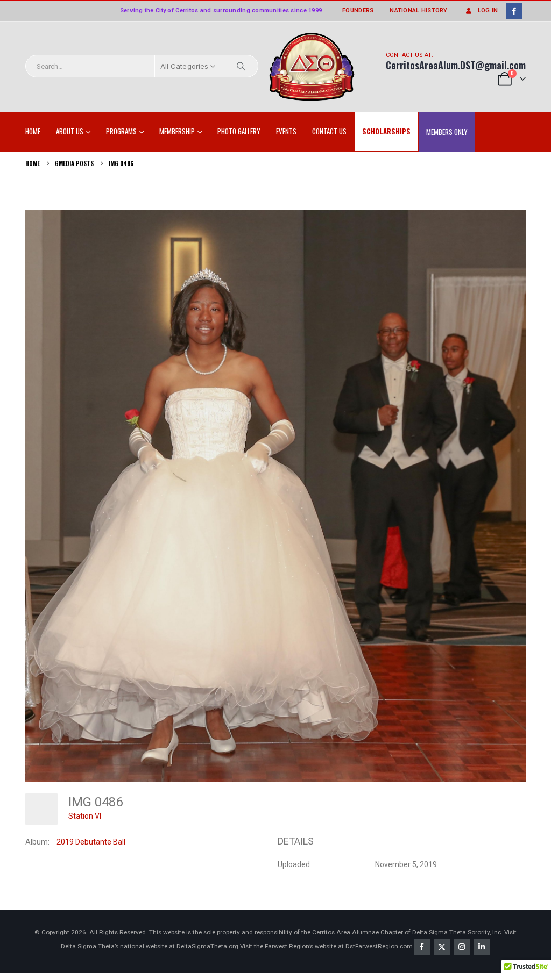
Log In (488, 10)
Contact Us (329, 131)
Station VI (84, 816)
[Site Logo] (312, 67)
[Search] (241, 66)
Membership (177, 131)
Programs (121, 131)
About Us (69, 131)
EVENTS (286, 131)
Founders (357, 10)
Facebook (422, 947)
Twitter (442, 947)
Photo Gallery (238, 131)
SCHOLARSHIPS (386, 131)
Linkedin (482, 947)
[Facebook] (513, 11)
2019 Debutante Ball (90, 842)
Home (32, 131)
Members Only (447, 131)
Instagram (462, 947)
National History (418, 10)
